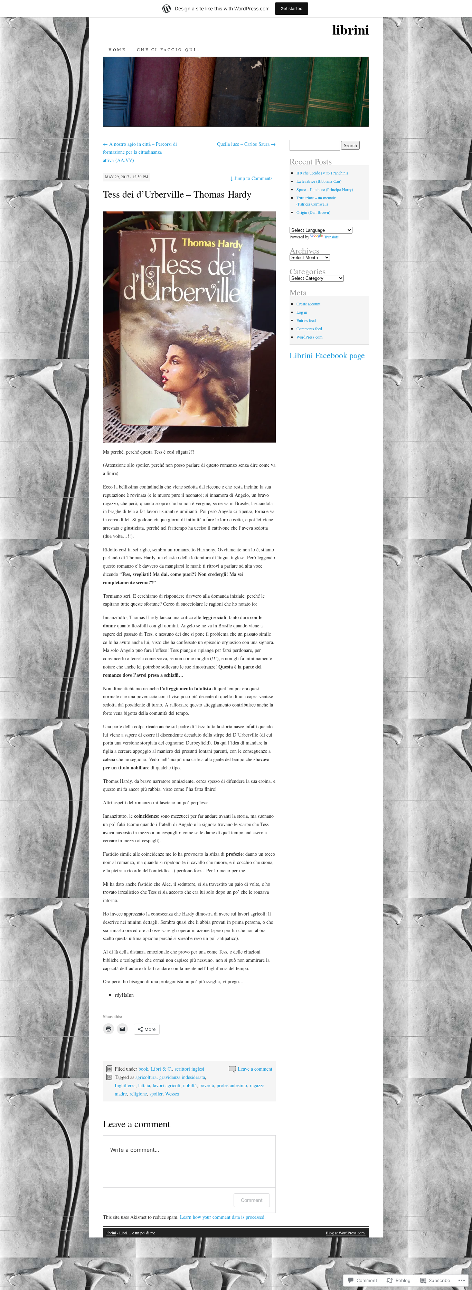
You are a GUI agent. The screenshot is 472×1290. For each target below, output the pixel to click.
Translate (331, 236)
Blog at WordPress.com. (346, 1232)
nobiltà (190, 1085)
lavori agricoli (166, 1085)
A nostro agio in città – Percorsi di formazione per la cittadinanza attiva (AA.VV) (140, 152)
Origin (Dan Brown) (313, 212)
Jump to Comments (251, 178)
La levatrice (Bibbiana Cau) (318, 181)
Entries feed (306, 320)
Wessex (172, 1093)
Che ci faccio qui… (169, 49)
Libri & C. (161, 1068)
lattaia (144, 1085)
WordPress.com (309, 337)
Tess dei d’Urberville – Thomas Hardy (177, 193)
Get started (292, 8)
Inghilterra (125, 1085)
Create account (308, 303)
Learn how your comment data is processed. (223, 1217)
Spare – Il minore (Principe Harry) (324, 189)
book (143, 1068)
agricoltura (146, 1077)
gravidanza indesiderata (182, 1077)
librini (350, 29)
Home (117, 49)
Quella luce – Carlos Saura (246, 144)
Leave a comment (255, 1068)
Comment (252, 1200)
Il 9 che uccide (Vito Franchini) (322, 173)
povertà (206, 1085)
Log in (301, 312)
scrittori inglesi (189, 1068)
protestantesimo (232, 1085)
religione (138, 1093)
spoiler (156, 1093)
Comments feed (309, 328)
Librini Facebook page (327, 355)
